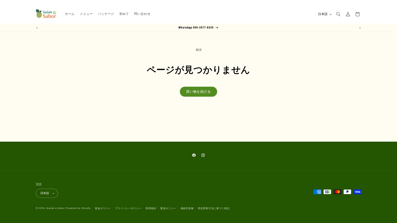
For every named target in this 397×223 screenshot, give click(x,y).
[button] (338, 14)
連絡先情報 (187, 208)
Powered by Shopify (78, 208)
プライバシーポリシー (128, 208)
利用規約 (151, 208)
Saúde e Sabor (55, 208)
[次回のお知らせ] (360, 28)
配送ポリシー (168, 208)
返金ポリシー (103, 208)
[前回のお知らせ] (37, 28)
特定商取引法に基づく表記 (214, 208)
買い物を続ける (198, 91)
